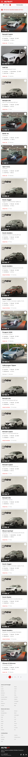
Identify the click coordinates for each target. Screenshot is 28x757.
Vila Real (2, 695)
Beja (15, 705)
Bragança (3, 703)
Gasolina (16, 735)
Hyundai (15, 727)
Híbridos (2, 739)
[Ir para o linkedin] (26, 754)
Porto (2, 686)
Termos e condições (8, 750)
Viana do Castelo (4, 697)
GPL (15, 739)
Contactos (20, 750)
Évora (2, 701)
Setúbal (2, 690)
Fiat (15, 717)
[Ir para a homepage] (8, 1)
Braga (15, 686)
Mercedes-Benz (4, 713)
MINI (2, 725)
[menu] (2, 2)
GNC (2, 741)
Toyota (15, 723)
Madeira (15, 699)
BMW (15, 713)
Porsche (2, 729)
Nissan (2, 721)
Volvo (15, 725)
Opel (2, 717)
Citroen (2, 715)
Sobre (2, 750)
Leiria (15, 690)
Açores (15, 703)
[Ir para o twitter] (23, 754)
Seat (15, 721)
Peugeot (2, 710)
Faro (15, 692)
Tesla (2, 727)
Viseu (15, 695)
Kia (14, 729)
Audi (15, 719)
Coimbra (16, 697)
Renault (15, 710)
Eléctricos (3, 737)
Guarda (2, 705)
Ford (2, 719)
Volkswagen (16, 715)
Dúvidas (16, 750)
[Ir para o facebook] (21, 754)
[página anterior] (7, 677)
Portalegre (16, 701)
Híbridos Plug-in (17, 737)
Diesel (2, 735)
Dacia (2, 723)
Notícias (3, 751)
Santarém (3, 692)
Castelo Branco (4, 699)
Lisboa (2, 688)
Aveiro (15, 688)
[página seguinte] (21, 677)
